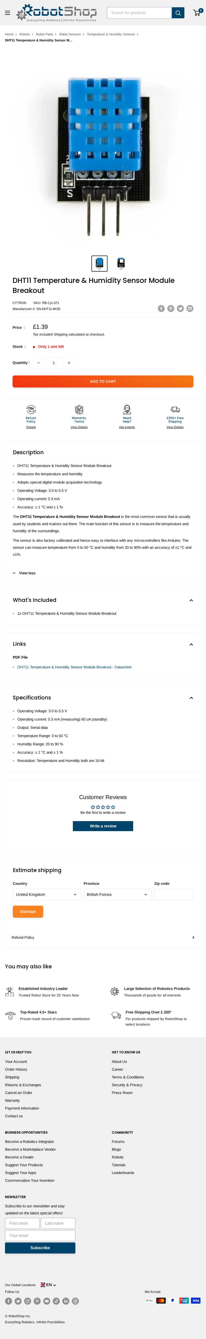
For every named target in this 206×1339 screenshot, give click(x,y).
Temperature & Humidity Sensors (111, 34)
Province (91, 883)
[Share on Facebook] (161, 308)
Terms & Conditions (128, 1077)
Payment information (22, 1108)
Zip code (161, 883)
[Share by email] (189, 308)
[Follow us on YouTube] (46, 1301)
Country (20, 883)
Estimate (28, 911)
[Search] (178, 12)
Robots (25, 34)
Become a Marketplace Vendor (30, 1149)
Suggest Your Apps (20, 1172)
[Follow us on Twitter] (18, 1301)
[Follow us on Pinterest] (37, 1301)
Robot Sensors (70, 34)
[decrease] (38, 363)
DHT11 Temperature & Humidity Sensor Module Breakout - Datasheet (74, 667)
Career (117, 1069)
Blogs (116, 1149)
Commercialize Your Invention (29, 1180)
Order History (16, 1069)
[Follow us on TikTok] (56, 1301)
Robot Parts (44, 34)
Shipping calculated (69, 334)
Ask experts (127, 427)
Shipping (12, 1077)
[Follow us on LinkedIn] (65, 1301)
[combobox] (139, 13)
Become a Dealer (19, 1157)
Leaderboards (123, 1172)
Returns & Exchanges (23, 1085)
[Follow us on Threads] (75, 1301)
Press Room (122, 1092)
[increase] (69, 363)
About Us (119, 1061)
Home (9, 34)
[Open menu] (7, 13)
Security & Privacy (127, 1085)
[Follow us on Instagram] (27, 1301)
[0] (197, 13)
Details (31, 427)
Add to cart (103, 381)
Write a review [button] (103, 826)
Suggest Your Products (24, 1165)
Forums (118, 1141)
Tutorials (119, 1165)
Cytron (19, 303)
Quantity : (21, 362)
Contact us (14, 1116)
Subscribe (40, 1248)
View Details (79, 427)
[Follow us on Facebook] (8, 1301)
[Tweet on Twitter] (180, 308)
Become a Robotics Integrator (29, 1141)
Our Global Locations (20, 1285)
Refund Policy (23, 937)
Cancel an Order (18, 1092)
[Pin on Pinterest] (170, 308)
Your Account (16, 1061)
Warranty (12, 1100)
